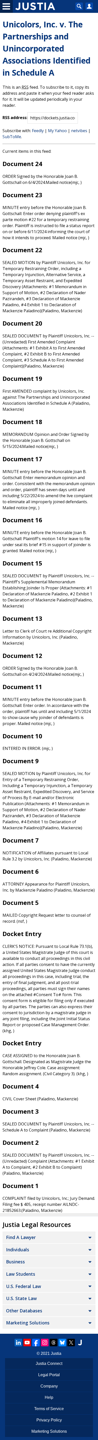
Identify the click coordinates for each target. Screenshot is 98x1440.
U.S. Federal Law (23, 1286)
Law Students (20, 1274)
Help (49, 1397)
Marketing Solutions (28, 1323)
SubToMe (12, 136)
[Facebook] (36, 1342)
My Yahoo (57, 130)
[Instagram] (44, 1342)
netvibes (79, 130)
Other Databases (24, 1311)
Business (15, 1262)
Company (49, 1386)
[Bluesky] (62, 1342)
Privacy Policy (49, 1420)
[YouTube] (27, 1342)
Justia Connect (49, 1363)
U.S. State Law (21, 1298)
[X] (71, 1342)
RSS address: (15, 117)
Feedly (38, 130)
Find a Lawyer (21, 1237)
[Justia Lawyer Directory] (80, 1342)
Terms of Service (49, 1409)
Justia (56, 1353)
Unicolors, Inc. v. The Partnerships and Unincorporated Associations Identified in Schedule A (46, 48)
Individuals (17, 1250)
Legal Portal (49, 1375)
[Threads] (53, 1342)
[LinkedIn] (18, 1342)
